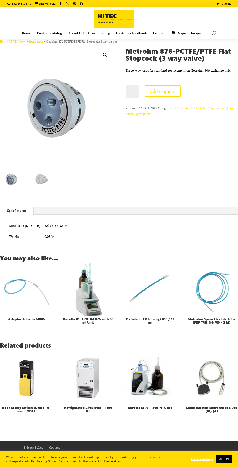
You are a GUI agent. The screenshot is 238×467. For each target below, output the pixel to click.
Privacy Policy (33, 447)
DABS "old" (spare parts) (210, 108)
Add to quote (162, 91)
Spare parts (36, 41)
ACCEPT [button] (224, 459)
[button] (105, 55)
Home (4, 41)
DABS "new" (18, 41)
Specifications (16, 210)
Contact (54, 447)
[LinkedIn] (81, 3)
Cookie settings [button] (202, 459)
